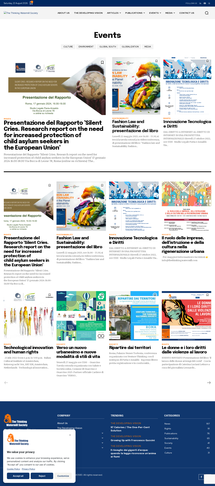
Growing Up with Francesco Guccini (133, 440)
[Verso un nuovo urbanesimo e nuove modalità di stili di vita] (81, 316)
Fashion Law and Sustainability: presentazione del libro (135, 126)
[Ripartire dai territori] (134, 316)
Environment (86, 46)
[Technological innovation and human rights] (28, 316)
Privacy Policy (28, 469)
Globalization (130, 46)
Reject (42, 476)
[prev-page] (6, 382)
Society (166, 235)
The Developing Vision (126, 423)
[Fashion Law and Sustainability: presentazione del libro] (136, 86)
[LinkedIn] (200, 3)
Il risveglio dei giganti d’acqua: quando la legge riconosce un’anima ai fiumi (133, 453)
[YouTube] (205, 3)
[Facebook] (201, 477)
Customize (63, 476)
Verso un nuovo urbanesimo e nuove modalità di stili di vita (78, 352)
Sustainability (120, 118)
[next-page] (208, 382)
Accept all (18, 476)
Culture (68, 46)
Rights (7, 119)
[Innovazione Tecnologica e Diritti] (187, 86)
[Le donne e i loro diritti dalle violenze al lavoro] (186, 316)
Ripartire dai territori (130, 348)
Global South (107, 46)
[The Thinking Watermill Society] (21, 13)
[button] (206, 13)
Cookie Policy (13, 469)
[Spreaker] (209, 3)
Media (147, 46)
